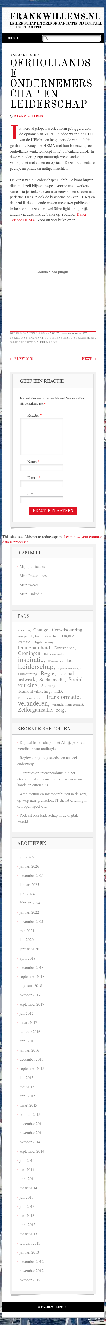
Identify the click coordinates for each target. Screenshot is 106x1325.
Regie (47, 673)
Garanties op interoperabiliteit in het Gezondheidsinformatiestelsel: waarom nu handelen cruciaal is (49, 778)
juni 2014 (27, 1160)
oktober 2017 (30, 994)
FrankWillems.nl (55, 17)
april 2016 (27, 1040)
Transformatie (62, 696)
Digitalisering (43, 642)
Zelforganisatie (35, 709)
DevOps (22, 636)
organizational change (69, 668)
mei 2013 (27, 1215)
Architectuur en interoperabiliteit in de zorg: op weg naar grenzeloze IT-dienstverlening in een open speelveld (52, 800)
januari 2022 (29, 912)
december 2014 (32, 1123)
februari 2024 (30, 902)
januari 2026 (29, 866)
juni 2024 (27, 893)
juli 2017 (27, 1013)
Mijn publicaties (32, 566)
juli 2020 (27, 939)
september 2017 (32, 1004)
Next (89, 359)
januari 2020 (29, 948)
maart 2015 (28, 1105)
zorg (60, 710)
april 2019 (27, 958)
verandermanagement (67, 704)
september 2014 (32, 1151)
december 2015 (32, 1059)
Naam (33, 461)
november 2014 (32, 1132)
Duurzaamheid (34, 647)
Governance (64, 648)
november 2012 (32, 1270)
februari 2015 (30, 1114)
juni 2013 (27, 1206)
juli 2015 (27, 1077)
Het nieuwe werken (54, 654)
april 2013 (27, 1224)
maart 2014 (28, 1187)
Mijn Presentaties (33, 575)
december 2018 (32, 967)
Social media (52, 679)
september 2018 (32, 976)
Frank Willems (28, 116)
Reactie (34, 415)
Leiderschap (70, 333)
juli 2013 (27, 1197)
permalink (49, 342)
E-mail (34, 477)
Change (40, 629)
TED (58, 691)
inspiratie (37, 338)
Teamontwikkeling (34, 691)
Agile (21, 630)
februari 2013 (30, 1243)
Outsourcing (27, 674)
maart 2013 (28, 1233)
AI (28, 630)
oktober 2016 (30, 1031)
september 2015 (32, 1068)
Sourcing (48, 685)
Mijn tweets (29, 584)
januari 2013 (29, 1252)
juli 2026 (27, 856)
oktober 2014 (30, 1141)
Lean (70, 660)
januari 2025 (29, 884)
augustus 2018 (31, 985)
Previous (21, 359)
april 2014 (27, 1178)
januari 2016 (29, 1049)
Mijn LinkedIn (31, 593)
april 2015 (27, 1095)
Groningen (29, 652)
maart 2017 (28, 1022)
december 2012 (32, 1261)
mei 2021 (27, 930)
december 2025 (32, 875)
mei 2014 (27, 1169)
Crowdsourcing (67, 629)
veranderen (84, 338)
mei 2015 (27, 1086)
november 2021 (32, 921)
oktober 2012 (30, 1279)
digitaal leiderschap (44, 636)
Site (30, 493)
